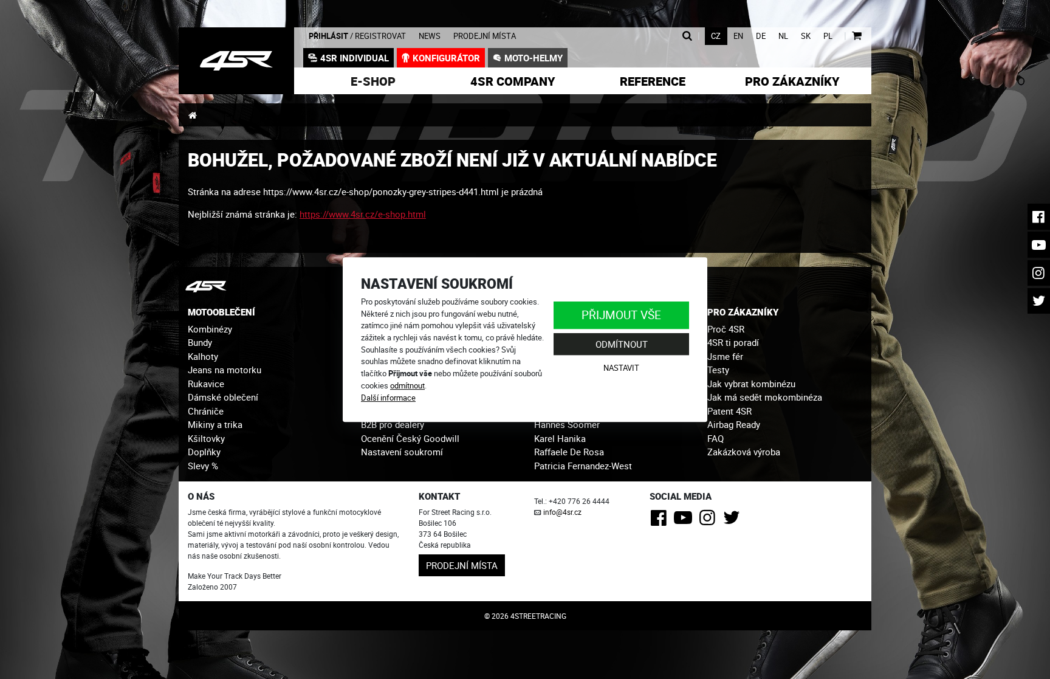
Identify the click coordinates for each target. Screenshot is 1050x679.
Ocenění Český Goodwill (410, 438)
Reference (652, 81)
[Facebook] (661, 521)
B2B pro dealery (392, 424)
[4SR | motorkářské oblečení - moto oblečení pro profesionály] (192, 115)
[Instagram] (709, 521)
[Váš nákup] (856, 36)
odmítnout (407, 385)
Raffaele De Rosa (569, 452)
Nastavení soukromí (402, 452)
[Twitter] (733, 521)
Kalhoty (203, 356)
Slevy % (203, 466)
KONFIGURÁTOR (446, 58)
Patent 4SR (729, 411)
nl (783, 36)
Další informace (388, 397)
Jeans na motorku (224, 370)
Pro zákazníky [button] (792, 81)
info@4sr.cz (562, 512)
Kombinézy (210, 329)
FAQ (715, 438)
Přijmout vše (621, 314)
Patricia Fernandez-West (583, 466)
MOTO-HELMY (533, 58)
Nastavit (621, 368)
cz (716, 36)
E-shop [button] (373, 81)
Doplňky (204, 452)
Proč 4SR (725, 329)
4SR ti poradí (733, 342)
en (738, 36)
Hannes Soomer (567, 424)
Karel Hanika (560, 438)
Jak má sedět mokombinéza (764, 397)
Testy (718, 370)
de (761, 36)
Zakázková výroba (743, 452)
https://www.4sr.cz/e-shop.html (363, 214)
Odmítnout (621, 344)
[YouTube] (685, 521)
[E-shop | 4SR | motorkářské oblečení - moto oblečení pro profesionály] (236, 60)
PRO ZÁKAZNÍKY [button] (742, 311)
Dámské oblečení (223, 397)
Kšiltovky (206, 438)
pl (827, 36)
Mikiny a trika (215, 424)
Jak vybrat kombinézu (751, 383)
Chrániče (206, 411)
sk (806, 36)
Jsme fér (725, 356)
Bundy (200, 342)
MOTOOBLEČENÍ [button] (221, 311)
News (430, 36)
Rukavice (206, 383)
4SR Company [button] (512, 81)
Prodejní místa (484, 36)
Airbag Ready (733, 424)
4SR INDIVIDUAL (354, 58)
